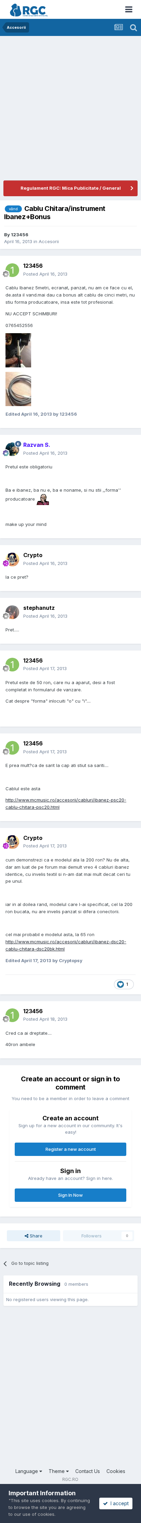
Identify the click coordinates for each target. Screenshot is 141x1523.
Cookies (115, 1471)
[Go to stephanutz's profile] (12, 612)
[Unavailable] (18, 350)
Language (27, 1471)
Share (35, 1235)
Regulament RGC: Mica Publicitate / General (71, 188)
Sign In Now (70, 1195)
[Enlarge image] (42, 499)
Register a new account (71, 1149)
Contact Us (87, 1471)
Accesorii (49, 241)
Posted (45, 274)
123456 (19, 234)
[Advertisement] (70, 109)
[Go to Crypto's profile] (12, 559)
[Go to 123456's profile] (12, 270)
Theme (57, 1471)
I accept (118, 1503)
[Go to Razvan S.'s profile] (12, 449)
